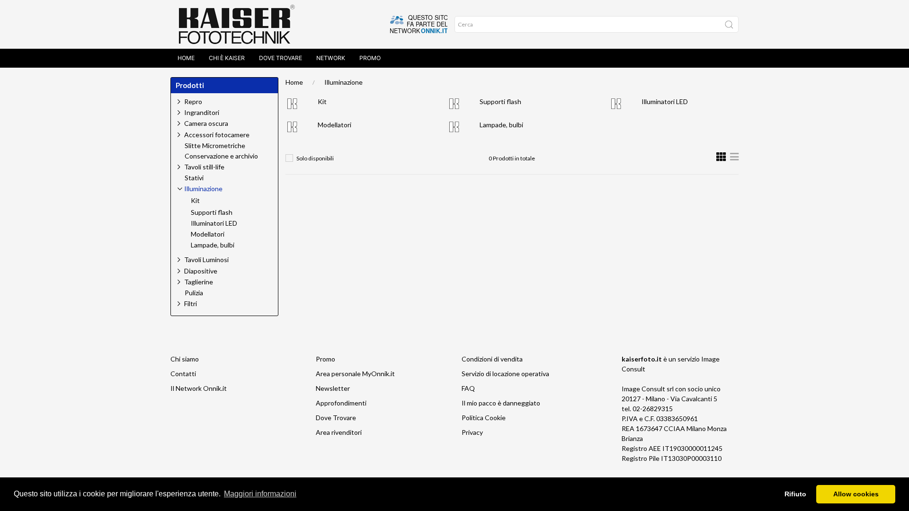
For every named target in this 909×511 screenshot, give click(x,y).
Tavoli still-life (204, 167)
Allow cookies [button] (856, 494)
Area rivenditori (339, 432)
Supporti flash (500, 101)
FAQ (468, 388)
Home (186, 58)
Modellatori (334, 125)
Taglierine (198, 282)
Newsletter (333, 388)
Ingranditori (201, 112)
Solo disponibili (315, 158)
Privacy (472, 432)
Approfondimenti (341, 403)
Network (330, 58)
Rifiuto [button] (795, 494)
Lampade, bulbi (501, 125)
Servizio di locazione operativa (505, 374)
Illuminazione (343, 82)
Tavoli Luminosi (206, 260)
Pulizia (194, 293)
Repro (193, 101)
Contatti (183, 374)
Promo (370, 58)
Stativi (194, 178)
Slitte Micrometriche (215, 146)
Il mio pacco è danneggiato (501, 403)
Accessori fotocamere (217, 135)
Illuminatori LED (665, 101)
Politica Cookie (484, 418)
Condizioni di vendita (492, 359)
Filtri (190, 304)
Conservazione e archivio (221, 156)
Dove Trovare (280, 58)
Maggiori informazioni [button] (260, 494)
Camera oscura (206, 123)
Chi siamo (184, 359)
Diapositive (200, 271)
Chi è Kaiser (227, 58)
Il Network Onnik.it (198, 388)
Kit (322, 101)
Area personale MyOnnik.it (355, 374)
